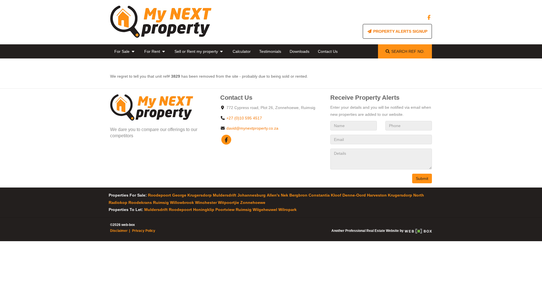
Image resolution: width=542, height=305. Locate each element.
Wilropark (287, 209)
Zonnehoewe (252, 202)
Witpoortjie (228, 202)
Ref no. (408, 51)
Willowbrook (182, 202)
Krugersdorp (199, 195)
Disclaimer (119, 231)
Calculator (242, 51)
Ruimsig (161, 202)
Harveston (377, 195)
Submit (422, 178)
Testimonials (270, 51)
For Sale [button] (122, 51)
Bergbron (298, 195)
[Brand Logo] (161, 22)
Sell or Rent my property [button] (196, 51)
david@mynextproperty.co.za (252, 128)
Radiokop (118, 202)
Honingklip (203, 209)
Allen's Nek (277, 195)
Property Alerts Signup (399, 31)
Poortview (225, 209)
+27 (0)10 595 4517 (244, 118)
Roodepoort (159, 195)
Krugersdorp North (406, 195)
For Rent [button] (152, 51)
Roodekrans (140, 202)
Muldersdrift (224, 195)
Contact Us (328, 51)
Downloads (299, 51)
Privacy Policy (143, 231)
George (179, 195)
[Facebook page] (429, 17)
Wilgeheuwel (265, 209)
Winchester (206, 202)
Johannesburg (251, 195)
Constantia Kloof (325, 195)
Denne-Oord (354, 195)
